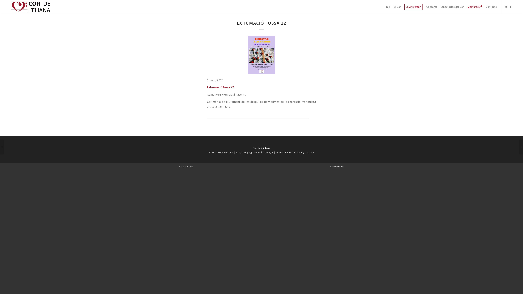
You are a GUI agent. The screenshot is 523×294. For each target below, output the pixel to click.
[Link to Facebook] (510, 7)
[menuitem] (388, 7)
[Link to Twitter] (506, 7)
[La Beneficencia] (2, 147)
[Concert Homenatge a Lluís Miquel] (521, 147)
